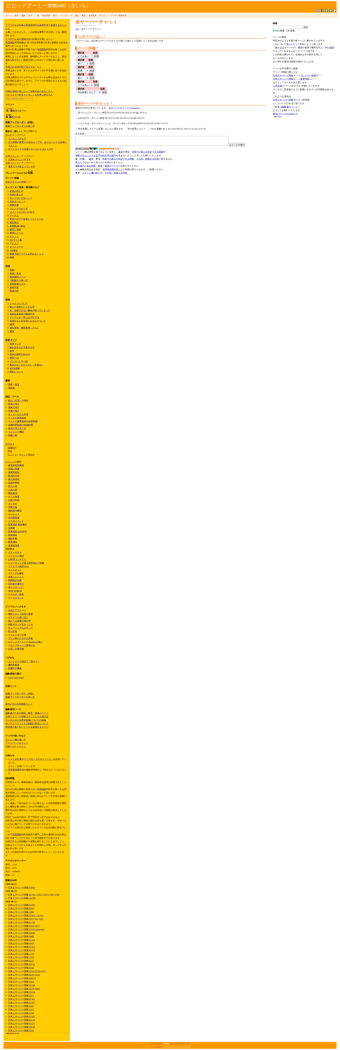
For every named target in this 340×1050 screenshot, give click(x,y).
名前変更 (93, 15)
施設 (12, 331)
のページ (13, 110)
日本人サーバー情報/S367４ (22, 978)
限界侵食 (12, 542)
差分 (55, 15)
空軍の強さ (13, 411)
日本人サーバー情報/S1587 (21, 1016)
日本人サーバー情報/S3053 (21, 887)
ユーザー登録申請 (118, 15)
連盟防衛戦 (13, 472)
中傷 (82, 159)
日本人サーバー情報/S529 (21, 1013)
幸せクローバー (16, 587)
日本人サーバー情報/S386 (21, 912)
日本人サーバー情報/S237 (21, 960)
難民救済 (12, 493)
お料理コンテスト (17, 559)
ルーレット (13, 514)
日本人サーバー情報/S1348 (21, 985)
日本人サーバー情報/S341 (21, 1006)
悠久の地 (12, 486)
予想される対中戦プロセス (19, 67)
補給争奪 (12, 538)
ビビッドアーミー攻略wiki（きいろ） (48, 5)
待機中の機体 (15, 668)
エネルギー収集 (16, 594)
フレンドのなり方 (19, 208)
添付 (30, 15)
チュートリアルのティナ (20, 628)
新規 (16, 15)
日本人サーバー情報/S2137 (21, 1023)
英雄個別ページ (18, 277)
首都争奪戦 (13, 482)
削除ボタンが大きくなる (20, 624)
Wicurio (166, 1044)
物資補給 (12, 535)
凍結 (77, 15)
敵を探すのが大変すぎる (22, 347)
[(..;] (106, 149)
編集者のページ (290, 106)
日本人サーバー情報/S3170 (21, 1020)
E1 (16, 1033)
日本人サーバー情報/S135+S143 (24, 974)
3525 (282, 47)
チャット (14, 236)
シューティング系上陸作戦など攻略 (26, 563)
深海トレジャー (16, 577)
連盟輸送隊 (13, 545)
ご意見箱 (277, 85)
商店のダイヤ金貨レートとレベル (27, 219)
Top (77, 29)
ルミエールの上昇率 (18, 414)
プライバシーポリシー (16, 743)
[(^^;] (111, 149)
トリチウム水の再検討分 (17, 39)
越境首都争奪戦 (16, 465)
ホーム (9, 15)
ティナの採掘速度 (17, 418)
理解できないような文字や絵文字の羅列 (95, 155)
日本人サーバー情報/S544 (21, 967)
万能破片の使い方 (19, 280)
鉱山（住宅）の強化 (18, 400)
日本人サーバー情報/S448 (21, 936)
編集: (277, 116)
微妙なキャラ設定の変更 (20, 614)
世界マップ (11, 340)
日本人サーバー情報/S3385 (21, 905)
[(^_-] (108, 149)
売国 (7, 42)
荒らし (78, 162)
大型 (7, 156)
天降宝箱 (12, 507)
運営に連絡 (15, 229)
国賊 (12, 42)
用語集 (11, 387)
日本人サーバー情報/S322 (21, 1009)
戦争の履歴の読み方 (20, 354)
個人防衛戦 (13, 479)
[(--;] (109, 149)
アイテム (14, 215)
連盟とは (14, 357)
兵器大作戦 (13, 500)
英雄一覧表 (15, 273)
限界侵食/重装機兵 (17, 524)
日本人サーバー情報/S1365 (21, 999)
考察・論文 (13, 384)
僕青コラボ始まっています (21, 166)
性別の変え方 (16, 194)
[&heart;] (115, 149)
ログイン (103, 15)
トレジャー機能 (16, 431)
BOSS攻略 (15, 368)
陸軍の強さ (13, 404)
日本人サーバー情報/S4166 (21, 1027)
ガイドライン (19, 746)
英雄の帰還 (13, 468)
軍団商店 (14, 222)
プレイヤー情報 (308, 75)
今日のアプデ (15, 610)
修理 (12, 324)
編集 (23, 15)
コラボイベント (16, 521)
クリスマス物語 (16, 556)
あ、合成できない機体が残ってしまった (30, 310)
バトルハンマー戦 (19, 361)
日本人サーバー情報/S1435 (21, 940)
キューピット (15, 570)
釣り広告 (12, 631)
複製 (84, 15)
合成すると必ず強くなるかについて (28, 321)
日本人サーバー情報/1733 (21, 953)
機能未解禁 (13, 665)
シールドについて (19, 303)
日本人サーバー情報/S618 (21, 908)
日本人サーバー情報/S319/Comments (26, 929)
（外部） (20, 122)
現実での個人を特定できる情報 (147, 152)
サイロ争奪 (13, 496)
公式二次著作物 (16, 648)
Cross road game (16, 677)
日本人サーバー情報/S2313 (21, 950)
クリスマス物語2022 (18, 566)
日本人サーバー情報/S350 (21, 943)
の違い (25, 642)
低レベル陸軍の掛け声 (19, 621)
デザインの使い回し (18, 617)
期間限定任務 (15, 580)
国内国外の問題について (20, 98)
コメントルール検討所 (26, 716)
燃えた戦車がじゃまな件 (22, 307)
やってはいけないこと (21, 198)
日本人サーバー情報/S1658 (21, 992)
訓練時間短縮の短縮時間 (20, 425)
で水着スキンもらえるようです (30, 149)
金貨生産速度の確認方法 (22, 314)
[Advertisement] (293, 160)
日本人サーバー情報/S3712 (21, 964)
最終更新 (46, 15)
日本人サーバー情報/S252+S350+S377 (27, 971)
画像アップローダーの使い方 (20, 126)
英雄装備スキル (18, 284)
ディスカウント (16, 597)
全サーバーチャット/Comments (124, 108)
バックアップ (66, 15)
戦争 (12, 351)
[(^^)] (100, 149)
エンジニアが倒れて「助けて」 (24, 661)
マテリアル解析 (16, 573)
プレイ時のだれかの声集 (20, 638)
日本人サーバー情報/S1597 (21, 1002)
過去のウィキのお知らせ (285, 113)
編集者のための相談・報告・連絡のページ (96, 165)
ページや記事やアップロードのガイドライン (30, 759)
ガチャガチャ (15, 552)
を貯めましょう (27, 254)
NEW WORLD (15, 591)
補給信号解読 (15, 510)
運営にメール (16, 233)
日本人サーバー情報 (283, 75)
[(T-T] (113, 149)
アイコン (14, 243)
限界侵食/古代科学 (17, 531)
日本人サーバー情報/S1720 (21, 922)
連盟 (332, 47)
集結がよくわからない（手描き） (27, 365)
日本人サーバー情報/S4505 (21, 932)
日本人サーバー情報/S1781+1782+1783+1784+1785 (34, 894)
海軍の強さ (13, 407)
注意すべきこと (18, 201)
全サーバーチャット (96, 21)
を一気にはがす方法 (24, 317)
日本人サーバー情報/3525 (21, 957)
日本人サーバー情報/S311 (21, 995)
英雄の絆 (14, 291)
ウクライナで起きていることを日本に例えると (29, 94)
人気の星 (12, 489)
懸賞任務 (14, 205)
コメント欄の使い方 (92, 173)
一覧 (37, 15)
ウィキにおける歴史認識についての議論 (25, 720)
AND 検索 (279, 30)
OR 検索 (291, 30)
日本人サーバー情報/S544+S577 (24, 926)
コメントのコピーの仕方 (22, 212)
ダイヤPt (12, 503)
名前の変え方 (16, 191)
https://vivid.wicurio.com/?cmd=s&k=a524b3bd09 (177, 1047)
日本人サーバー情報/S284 (21, 1030)
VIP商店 (14, 250)
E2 (17, 1033)
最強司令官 (13, 475)
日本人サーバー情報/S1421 (21, 946)
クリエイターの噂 (17, 634)
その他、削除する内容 (147, 159)
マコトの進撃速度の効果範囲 (22, 421)
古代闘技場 (13, 517)
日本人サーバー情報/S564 (21, 981)
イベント (14, 156)
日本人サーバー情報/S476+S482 (24, 988)
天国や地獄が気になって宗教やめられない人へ (29, 91)
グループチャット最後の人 (21, 645)
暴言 (120, 152)
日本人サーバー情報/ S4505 (22, 898)
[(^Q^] (104, 149)
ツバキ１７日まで (17, 138)
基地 (7, 299)
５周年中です (19, 159)
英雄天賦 (14, 287)
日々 (7, 135)
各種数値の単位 (18, 226)
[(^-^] (102, 149)
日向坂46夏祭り (16, 583)
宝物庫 (11, 528)
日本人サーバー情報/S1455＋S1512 (25, 915)
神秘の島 (12, 435)
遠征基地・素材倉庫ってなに (24, 327)
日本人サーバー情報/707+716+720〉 (26, 919)
